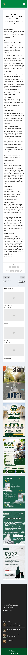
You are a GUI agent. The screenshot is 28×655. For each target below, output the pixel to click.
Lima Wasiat (10, 640)
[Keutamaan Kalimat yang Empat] (4, 630)
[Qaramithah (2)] (14, 298)
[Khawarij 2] (14, 315)
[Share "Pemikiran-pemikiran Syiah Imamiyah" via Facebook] (10, 267)
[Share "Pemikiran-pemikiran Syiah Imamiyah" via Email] (15, 267)
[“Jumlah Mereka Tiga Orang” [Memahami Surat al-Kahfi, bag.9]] (4, 624)
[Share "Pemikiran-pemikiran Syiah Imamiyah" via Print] (18, 267)
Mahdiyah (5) (7, 358)
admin (11, 21)
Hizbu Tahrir (7, 340)
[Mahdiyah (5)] (14, 350)
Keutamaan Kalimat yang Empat (15, 629)
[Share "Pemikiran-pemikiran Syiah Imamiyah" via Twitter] (12, 267)
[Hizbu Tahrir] (14, 333)
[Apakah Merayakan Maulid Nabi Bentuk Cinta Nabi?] (4, 636)
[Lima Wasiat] (4, 641)
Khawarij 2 (6, 323)
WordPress (13, 651)
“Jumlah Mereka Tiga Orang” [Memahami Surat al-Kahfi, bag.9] (15, 624)
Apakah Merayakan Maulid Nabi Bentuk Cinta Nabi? (14, 635)
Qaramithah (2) (8, 305)
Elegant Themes (13, 650)
